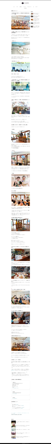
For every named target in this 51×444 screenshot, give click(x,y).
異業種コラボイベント (14, 10)
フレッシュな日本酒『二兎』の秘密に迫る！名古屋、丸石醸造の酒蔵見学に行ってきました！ (36, 27)
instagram (15, 398)
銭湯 (18, 414)
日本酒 (12, 414)
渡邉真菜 (14, 413)
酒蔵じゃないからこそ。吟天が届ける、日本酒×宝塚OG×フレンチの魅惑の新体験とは (37, 16)
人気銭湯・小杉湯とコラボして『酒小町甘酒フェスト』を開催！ (23, 429)
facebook (16, 393)
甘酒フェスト (16, 414)
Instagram (17, 404)
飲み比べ (20, 414)
